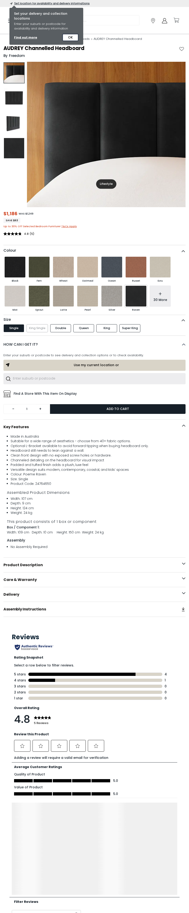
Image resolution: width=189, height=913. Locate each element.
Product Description (23, 565)
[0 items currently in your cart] (176, 20)
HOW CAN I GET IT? (20, 344)
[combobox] (94, 378)
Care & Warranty (20, 579)
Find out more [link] (25, 37)
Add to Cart (117, 408)
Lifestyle (106, 184)
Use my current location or (96, 365)
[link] (153, 20)
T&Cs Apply (69, 226)
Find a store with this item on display (45, 393)
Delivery (11, 594)
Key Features (16, 427)
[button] (94, 344)
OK (70, 37)
